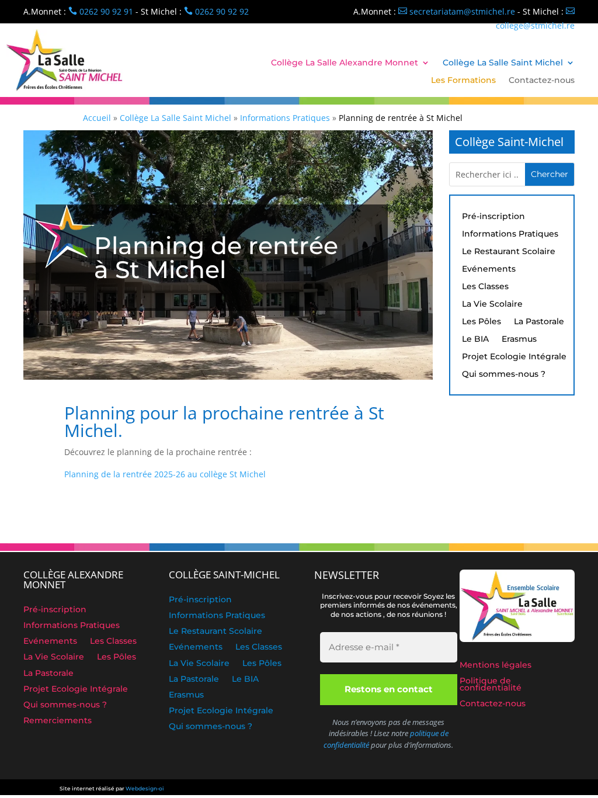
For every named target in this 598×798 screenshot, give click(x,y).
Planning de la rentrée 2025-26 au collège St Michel (165, 474)
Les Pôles (481, 322)
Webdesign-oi (145, 788)
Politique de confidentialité (490, 685)
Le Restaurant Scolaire (508, 251)
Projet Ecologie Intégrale (514, 357)
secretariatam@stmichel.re (456, 11)
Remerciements (57, 721)
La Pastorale (539, 322)
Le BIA (475, 339)
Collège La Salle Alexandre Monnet (344, 63)
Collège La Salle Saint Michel (503, 63)
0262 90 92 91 (100, 11)
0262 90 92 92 (216, 11)
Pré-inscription (493, 216)
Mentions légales (495, 666)
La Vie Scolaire (492, 304)
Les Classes (485, 287)
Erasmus (519, 339)
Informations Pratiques (510, 234)
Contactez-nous (542, 80)
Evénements (489, 269)
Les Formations (463, 80)
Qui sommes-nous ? (503, 374)
